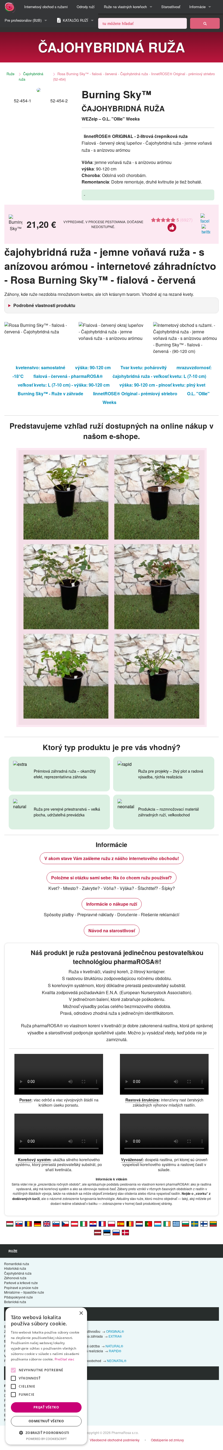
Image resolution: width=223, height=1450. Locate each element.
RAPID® (115, 1350)
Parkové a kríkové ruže (21, 1282)
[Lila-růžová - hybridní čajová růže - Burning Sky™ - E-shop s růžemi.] (65, 1223)
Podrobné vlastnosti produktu (44, 305)
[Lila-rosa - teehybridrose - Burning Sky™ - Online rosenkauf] (37, 1223)
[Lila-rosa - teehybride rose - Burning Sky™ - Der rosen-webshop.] (74, 1223)
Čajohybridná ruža (31, 76)
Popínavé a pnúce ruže (21, 1287)
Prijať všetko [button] (46, 1407)
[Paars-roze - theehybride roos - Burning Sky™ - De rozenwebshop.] (139, 1223)
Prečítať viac (64, 1359)
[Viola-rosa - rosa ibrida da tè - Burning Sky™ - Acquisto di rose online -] (83, 1223)
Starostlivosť (170, 6)
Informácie (197, 6)
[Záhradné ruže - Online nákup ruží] (205, 23)
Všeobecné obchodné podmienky (115, 1440)
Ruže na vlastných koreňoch (125, 6)
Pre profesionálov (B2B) (23, 20)
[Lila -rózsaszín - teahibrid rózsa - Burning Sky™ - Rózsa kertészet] (9, 1223)
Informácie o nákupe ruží (111, 904)
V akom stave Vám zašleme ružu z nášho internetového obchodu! (111, 858)
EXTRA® (115, 1336)
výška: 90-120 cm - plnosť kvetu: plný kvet (162, 385)
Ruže (10, 73)
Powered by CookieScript (46, 1439)
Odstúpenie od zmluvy (167, 1440)
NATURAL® (114, 1346)
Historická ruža (15, 1268)
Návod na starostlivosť (111, 930)
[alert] (46, 1376)
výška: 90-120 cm (93, 367)
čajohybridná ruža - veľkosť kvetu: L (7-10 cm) (159, 376)
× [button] (81, 1313)
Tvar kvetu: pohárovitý (143, 367)
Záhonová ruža (15, 1277)
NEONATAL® (116, 1360)
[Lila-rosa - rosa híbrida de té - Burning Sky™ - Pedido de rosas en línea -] (120, 1223)
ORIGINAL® (115, 1331)
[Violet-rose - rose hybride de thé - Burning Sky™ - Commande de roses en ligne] (102, 1223)
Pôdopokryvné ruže (18, 1297)
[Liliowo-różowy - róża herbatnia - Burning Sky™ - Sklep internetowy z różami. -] (111, 1223)
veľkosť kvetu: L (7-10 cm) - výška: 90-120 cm (64, 385)
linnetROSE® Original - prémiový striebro (135, 393)
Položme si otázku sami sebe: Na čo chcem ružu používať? (111, 877)
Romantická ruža (16, 1263)
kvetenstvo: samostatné (40, 367)
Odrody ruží (86, 6)
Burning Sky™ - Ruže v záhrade (50, 393)
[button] (46, 1432)
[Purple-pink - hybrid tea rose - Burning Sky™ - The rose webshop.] (46, 1223)
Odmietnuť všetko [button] (46, 1421)
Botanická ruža (15, 1301)
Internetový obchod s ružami (46, 6)
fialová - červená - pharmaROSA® (68, 376)
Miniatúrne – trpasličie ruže (24, 1292)
